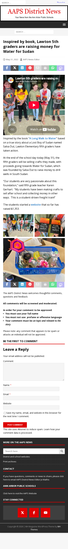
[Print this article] (45, 68)
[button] (63, 24)
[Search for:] (13, 2)
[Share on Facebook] (7, 68)
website (36, 204)
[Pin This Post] (30, 68)
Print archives (9, 461)
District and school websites (16, 456)
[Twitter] (22, 512)
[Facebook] (34, 512)
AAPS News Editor (31, 59)
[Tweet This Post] (14, 68)
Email (6, 394)
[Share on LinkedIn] (22, 68)
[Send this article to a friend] (37, 68)
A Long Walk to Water (42, 138)
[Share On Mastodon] (60, 68)
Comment (8, 361)
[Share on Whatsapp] (53, 68)
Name (6, 385)
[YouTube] (45, 512)
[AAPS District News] (34, 19)
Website (7, 403)
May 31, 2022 (12, 59)
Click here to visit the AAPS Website (20, 493)
